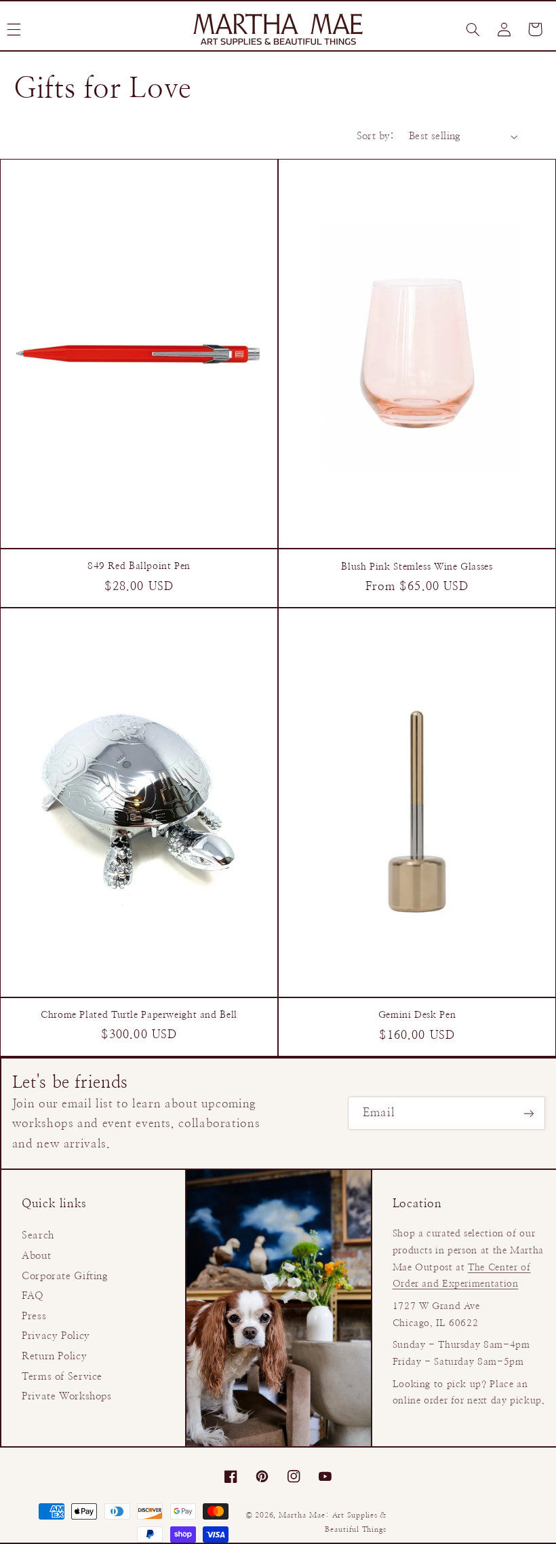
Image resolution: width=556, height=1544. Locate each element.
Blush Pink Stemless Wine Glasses (416, 567)
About (36, 1256)
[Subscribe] (528, 1113)
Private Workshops (67, 1396)
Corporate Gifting (65, 1276)
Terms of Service (62, 1377)
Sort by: (376, 136)
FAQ (33, 1296)
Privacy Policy (56, 1336)
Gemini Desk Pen (417, 1015)
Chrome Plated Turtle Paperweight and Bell (139, 1015)
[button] (472, 29)
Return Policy (54, 1356)
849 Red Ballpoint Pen (139, 566)
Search (38, 1235)
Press (34, 1316)
